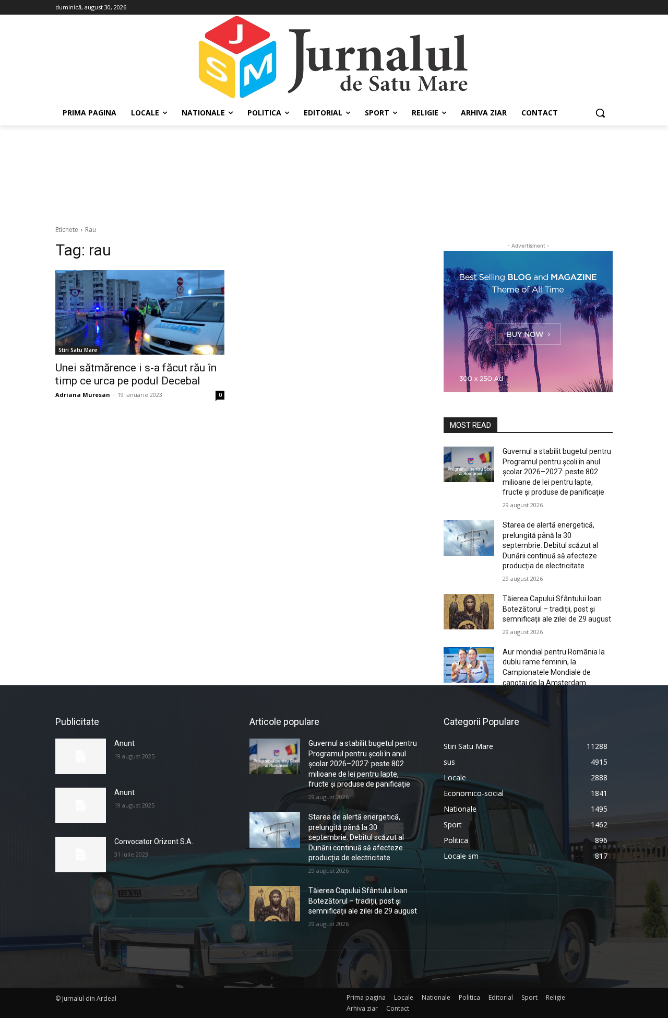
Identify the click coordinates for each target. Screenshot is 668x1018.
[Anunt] (80, 756)
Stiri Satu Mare (77, 350)
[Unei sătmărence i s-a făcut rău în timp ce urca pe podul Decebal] (139, 312)
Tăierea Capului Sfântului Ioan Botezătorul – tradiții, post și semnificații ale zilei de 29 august (557, 608)
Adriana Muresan (82, 395)
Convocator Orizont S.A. (153, 841)
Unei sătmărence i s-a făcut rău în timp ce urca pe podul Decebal (136, 374)
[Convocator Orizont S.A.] (80, 854)
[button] (600, 112)
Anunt (124, 743)
